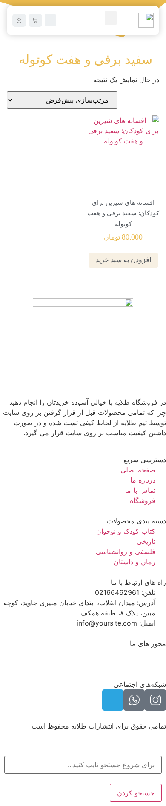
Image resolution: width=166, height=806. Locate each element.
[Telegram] (112, 700)
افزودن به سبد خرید (123, 259)
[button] (111, 18)
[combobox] (83, 765)
